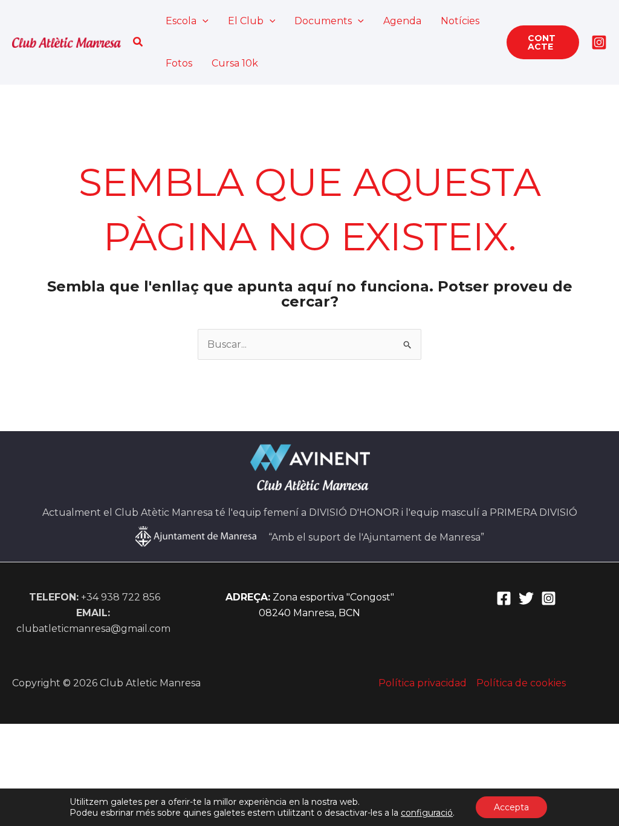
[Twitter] (526, 598)
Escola (181, 21)
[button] (138, 42)
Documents (323, 21)
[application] (202, 21)
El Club (246, 21)
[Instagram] (599, 42)
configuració (427, 812)
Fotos (179, 63)
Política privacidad (422, 683)
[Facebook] (503, 598)
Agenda (402, 21)
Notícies (460, 21)
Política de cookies (521, 683)
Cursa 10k (235, 63)
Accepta (511, 807)
